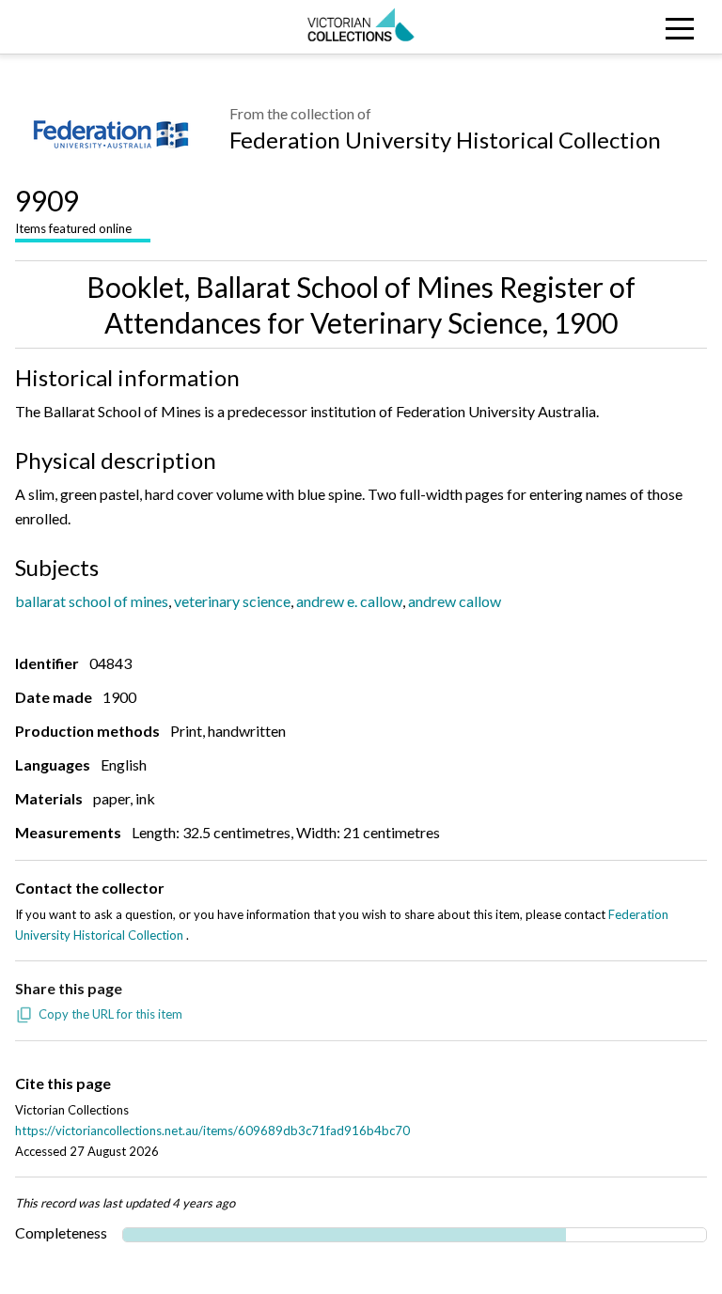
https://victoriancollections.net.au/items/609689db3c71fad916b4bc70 (212, 1130)
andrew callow (454, 601)
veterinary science (232, 601)
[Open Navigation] (632, 27)
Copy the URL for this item (110, 1013)
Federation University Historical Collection (445, 139)
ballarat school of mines (91, 601)
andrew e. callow (349, 601)
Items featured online (73, 209)
